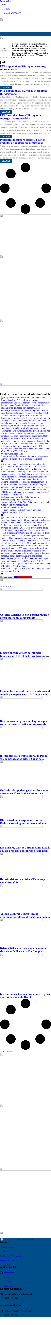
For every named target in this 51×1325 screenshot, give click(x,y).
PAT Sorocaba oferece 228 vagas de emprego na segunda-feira (20, 117)
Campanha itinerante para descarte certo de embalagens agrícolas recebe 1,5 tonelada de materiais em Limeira (25, 694)
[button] (1, 34)
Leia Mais (6, 87)
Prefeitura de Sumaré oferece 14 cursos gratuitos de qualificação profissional (22, 141)
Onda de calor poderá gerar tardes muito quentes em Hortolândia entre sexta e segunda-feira (24, 793)
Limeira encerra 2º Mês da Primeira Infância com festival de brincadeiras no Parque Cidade (23, 656)
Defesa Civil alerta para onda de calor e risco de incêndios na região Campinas (23, 950)
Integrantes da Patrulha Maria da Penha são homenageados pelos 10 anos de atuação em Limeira (23, 758)
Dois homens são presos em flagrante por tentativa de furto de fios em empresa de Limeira (23, 724)
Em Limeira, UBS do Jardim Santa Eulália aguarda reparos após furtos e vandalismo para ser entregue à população (25, 850)
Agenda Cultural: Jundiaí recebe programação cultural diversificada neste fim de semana (23, 917)
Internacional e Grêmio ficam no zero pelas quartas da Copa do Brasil (25, 996)
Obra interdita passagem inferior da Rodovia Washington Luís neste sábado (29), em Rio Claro (23, 823)
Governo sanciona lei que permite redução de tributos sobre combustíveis (24, 616)
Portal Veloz (5, 1)
